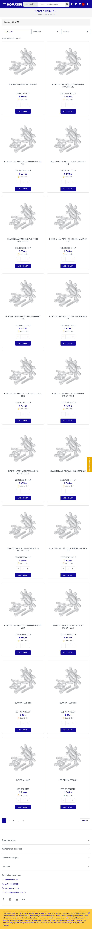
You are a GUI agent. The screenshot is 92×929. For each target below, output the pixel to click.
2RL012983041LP (23, 248)
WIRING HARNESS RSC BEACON (23, 84)
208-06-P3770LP (68, 789)
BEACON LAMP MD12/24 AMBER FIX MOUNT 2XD (23, 549)
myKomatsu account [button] (12, 848)
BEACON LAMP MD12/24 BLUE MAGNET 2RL (68, 162)
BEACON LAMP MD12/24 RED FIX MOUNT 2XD (23, 626)
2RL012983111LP (68, 170)
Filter (9, 31)
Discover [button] (6, 866)
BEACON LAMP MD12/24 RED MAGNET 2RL (23, 317)
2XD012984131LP (23, 402)
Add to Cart (23, 111)
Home (39, 15)
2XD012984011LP (23, 480)
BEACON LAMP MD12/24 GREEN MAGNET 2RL (68, 240)
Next (84, 820)
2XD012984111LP (68, 480)
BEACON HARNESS (23, 702)
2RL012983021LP (23, 170)
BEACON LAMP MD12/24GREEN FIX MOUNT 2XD (68, 394)
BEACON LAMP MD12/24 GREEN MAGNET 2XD (23, 394)
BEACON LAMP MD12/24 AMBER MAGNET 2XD (68, 549)
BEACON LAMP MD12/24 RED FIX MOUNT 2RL (23, 162)
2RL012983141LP (68, 325)
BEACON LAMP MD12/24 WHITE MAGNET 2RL (68, 317)
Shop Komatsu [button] (9, 840)
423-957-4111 (23, 789)
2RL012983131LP (68, 248)
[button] (89, 464)
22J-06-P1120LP (68, 711)
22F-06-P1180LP (23, 711)
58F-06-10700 (23, 93)
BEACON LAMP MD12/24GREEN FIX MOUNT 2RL (68, 85)
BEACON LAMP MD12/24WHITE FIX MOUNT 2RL (23, 240)
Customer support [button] (10, 857)
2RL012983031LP (68, 93)
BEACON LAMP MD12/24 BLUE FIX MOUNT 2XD (23, 472)
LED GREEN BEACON (68, 780)
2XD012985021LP (23, 634)
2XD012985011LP (68, 634)
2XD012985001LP (23, 557)
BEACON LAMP (23, 780)
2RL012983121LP (23, 325)
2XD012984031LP (68, 402)
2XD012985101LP (68, 557)
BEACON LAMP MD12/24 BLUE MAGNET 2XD (68, 472)
